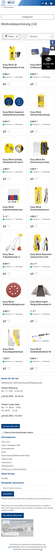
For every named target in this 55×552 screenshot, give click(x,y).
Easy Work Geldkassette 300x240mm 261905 (40, 66)
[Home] (11, 2)
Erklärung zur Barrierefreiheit (13, 469)
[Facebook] (52, 42)
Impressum (6, 462)
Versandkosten (7, 448)
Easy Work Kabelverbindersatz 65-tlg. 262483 (13, 208)
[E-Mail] (52, 47)
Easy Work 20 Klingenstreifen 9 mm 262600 (13, 66)
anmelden (7, 494)
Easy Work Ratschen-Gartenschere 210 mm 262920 (41, 255)
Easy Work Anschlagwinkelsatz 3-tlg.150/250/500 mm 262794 (13, 350)
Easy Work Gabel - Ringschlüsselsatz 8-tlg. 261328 (40, 303)
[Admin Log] (41, 549)
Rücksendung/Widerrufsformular (15, 455)
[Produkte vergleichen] (43, 3)
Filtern (11, 36)
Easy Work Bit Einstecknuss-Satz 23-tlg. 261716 (39, 161)
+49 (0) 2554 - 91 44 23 (12, 396)
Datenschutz (6, 459)
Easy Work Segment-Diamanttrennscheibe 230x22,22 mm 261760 (14, 113)
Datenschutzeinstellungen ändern (18, 432)
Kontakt (4, 478)
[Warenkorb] (51, 3)
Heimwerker (8, 7)
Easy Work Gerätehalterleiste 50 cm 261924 (40, 350)
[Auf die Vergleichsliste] (5, 83)
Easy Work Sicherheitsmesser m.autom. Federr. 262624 (39, 208)
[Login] (46, 3)
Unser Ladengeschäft (10, 445)
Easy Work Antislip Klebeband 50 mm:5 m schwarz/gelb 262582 (13, 161)
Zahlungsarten (7, 466)
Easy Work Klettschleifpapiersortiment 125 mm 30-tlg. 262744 (14, 303)
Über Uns (5, 442)
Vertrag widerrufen (11, 426)
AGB (3, 452)
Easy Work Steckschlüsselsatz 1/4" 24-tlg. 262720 (40, 113)
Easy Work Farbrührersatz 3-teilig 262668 (11, 255)
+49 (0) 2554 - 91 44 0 (11, 416)
